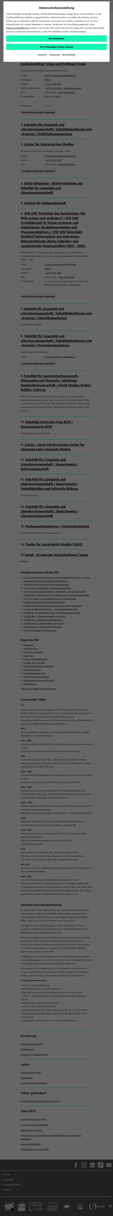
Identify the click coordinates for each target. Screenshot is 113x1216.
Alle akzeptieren (56, 38)
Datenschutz (54, 54)
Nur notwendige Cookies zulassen (56, 46)
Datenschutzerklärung (17, 27)
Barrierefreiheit (68, 54)
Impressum (42, 54)
